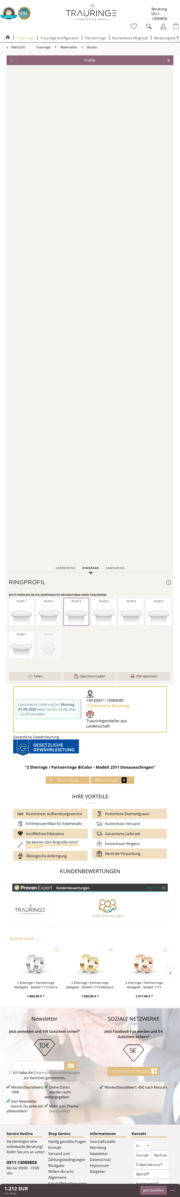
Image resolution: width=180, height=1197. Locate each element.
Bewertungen (111, 780)
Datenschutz (59, 1111)
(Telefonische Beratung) (108, 705)
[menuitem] (122, 26)
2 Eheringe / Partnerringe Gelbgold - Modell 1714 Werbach (90, 985)
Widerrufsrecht (61, 1171)
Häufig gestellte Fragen (67, 1141)
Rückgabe (56, 1165)
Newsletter (99, 1153)
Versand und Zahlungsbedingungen (66, 1156)
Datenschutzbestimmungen (57, 1072)
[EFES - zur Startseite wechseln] (91, 12)
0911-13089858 (159, 16)
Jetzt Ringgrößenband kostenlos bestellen (52, 846)
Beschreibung (67, 780)
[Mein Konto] (160, 26)
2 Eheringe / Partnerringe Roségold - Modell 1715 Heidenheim (144, 985)
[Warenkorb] (173, 26)
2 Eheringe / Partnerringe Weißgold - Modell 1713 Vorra (36, 985)
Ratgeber (97, 1171)
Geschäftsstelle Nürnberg (102, 1144)
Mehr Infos (153, 887)
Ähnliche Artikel (22, 938)
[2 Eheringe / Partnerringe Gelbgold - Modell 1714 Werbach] (90, 963)
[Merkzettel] (132, 26)
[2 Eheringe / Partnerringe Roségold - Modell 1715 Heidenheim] (144, 963)
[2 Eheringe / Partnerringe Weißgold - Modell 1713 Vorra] (36, 963)
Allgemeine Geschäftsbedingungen (67, 1180)
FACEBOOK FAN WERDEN (130, 1071)
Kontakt (54, 1147)
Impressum (99, 1165)
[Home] (7, 37)
